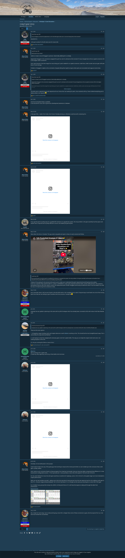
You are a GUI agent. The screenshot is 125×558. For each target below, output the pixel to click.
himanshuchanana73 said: (37, 325)
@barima (33, 351)
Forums (31, 16)
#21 (103, 31)
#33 (103, 362)
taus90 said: (34, 276)
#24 (103, 99)
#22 (103, 48)
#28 (103, 231)
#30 (103, 309)
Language (46, 16)
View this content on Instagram (50, 159)
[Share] (101, 31)
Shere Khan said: (35, 34)
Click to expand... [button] (67, 89)
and (38, 44)
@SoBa (66, 333)
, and (39, 95)
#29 (103, 290)
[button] (27, 16)
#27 (103, 219)
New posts (22, 19)
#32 (103, 348)
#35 (103, 461)
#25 (103, 111)
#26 (103, 167)
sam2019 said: (35, 51)
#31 (103, 322)
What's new (38, 16)
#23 (103, 74)
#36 (103, 510)
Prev (23, 28)
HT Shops (23, 16)
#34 (103, 412)
